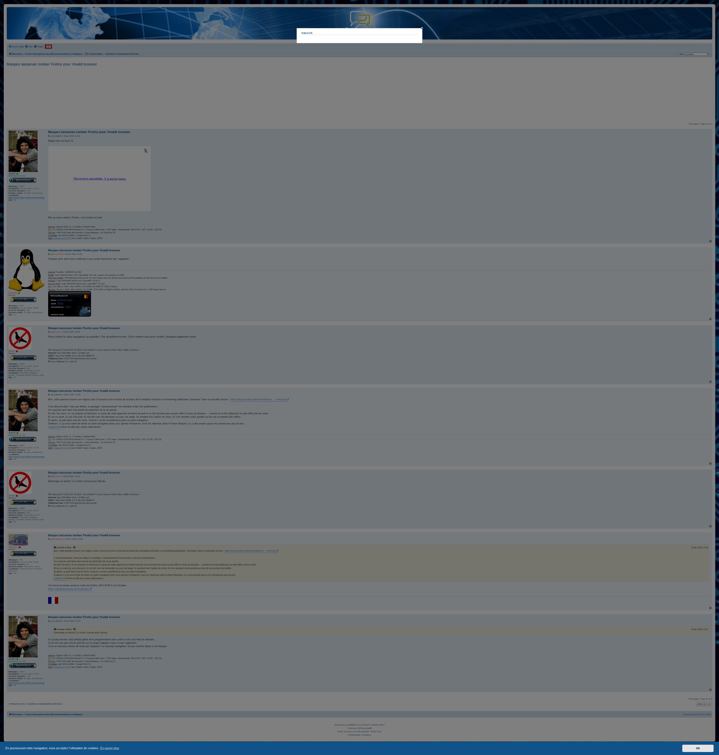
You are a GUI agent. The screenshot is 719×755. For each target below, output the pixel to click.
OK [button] (698, 748)
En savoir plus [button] (109, 748)
